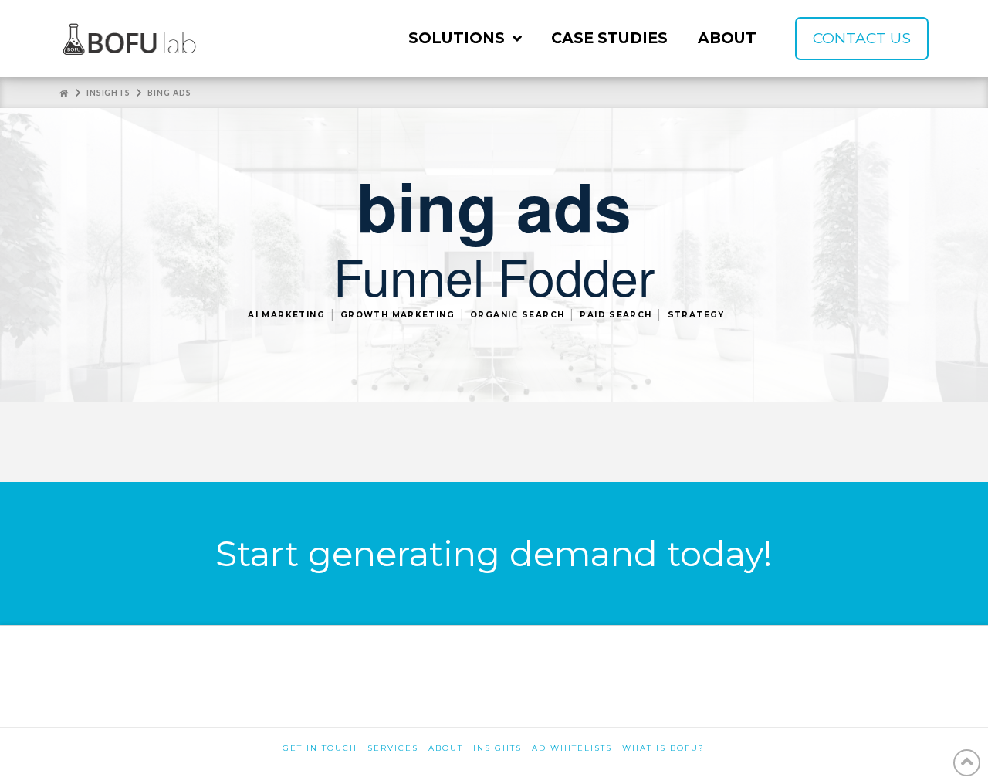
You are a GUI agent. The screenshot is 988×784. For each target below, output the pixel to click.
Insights (497, 748)
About (445, 748)
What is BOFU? (663, 748)
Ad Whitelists (572, 748)
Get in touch (320, 748)
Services (392, 748)
